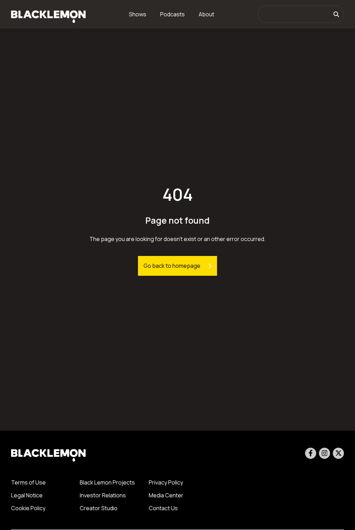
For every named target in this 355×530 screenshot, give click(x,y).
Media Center (166, 495)
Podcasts (172, 14)
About (206, 14)
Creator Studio (99, 508)
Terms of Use (28, 482)
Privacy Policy (166, 482)
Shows (137, 14)
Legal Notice (27, 495)
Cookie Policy (28, 508)
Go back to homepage (172, 266)
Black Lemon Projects (107, 482)
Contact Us (163, 508)
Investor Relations (103, 495)
